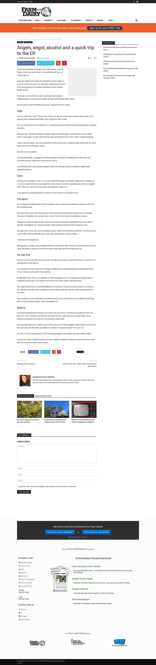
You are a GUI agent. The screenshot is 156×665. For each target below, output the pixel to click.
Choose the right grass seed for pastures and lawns (120, 48)
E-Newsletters (25, 619)
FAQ (22, 569)
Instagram (23, 616)
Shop (110, 20)
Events (89, 20)
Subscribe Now (25, 20)
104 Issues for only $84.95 (96, 532)
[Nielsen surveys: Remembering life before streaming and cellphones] (84, 409)
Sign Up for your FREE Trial (104, 28)
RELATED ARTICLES (25, 396)
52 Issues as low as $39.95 (60, 532)
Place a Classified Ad (27, 579)
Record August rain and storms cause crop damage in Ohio (119, 77)
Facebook (23, 609)
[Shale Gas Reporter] (78, 645)
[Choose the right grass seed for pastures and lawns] (29, 409)
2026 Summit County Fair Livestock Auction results (119, 63)
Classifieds (76, 20)
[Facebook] (134, 1)
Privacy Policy (25, 566)
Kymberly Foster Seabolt (27, 58)
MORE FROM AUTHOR (43, 396)
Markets (48, 20)
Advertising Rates (26, 562)
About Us (23, 572)
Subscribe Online (26, 583)
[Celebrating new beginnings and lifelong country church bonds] (56, 409)
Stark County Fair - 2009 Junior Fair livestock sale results (80, 365)
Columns (20, 42)
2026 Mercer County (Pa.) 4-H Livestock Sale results (119, 55)
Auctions (61, 20)
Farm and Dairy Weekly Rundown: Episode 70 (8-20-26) (120, 70)
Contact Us (24, 576)
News (37, 20)
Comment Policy (26, 586)
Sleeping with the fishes (26, 364)
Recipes (100, 20)
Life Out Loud (28, 42)
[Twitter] (137, 1)
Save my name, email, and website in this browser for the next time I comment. (47, 486)
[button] (136, 20)
